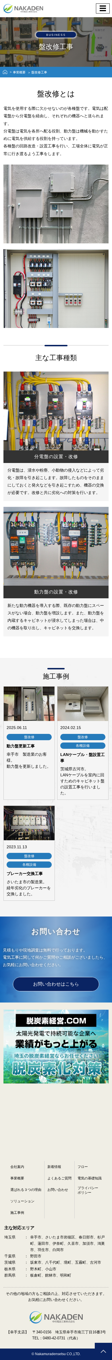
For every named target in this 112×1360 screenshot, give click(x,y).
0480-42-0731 (54, 1338)
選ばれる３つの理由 (25, 1190)
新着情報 (54, 1167)
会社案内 (17, 1167)
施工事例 (17, 1213)
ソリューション (22, 1201)
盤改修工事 (39, 72)
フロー (83, 1167)
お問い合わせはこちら (56, 984)
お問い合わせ (57, 1190)
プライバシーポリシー (88, 1190)
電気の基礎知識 (90, 1178)
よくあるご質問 (59, 1178)
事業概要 (19, 72)
